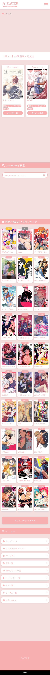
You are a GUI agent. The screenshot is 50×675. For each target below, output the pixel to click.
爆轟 (6, 109)
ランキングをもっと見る (25, 520)
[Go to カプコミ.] (3, 13)
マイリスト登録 (13, 113)
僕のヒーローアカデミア (13, 106)
